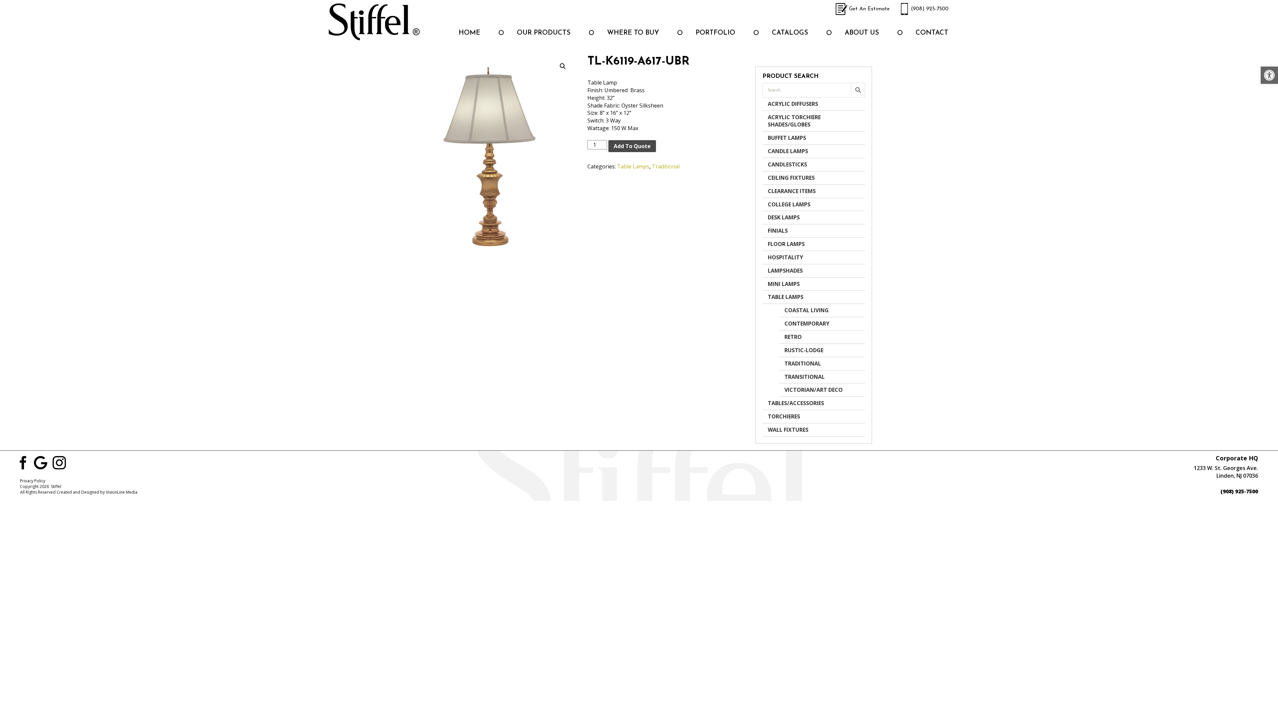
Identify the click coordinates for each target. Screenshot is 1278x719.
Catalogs (790, 33)
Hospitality (785, 257)
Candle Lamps (788, 151)
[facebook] (22, 462)
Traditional (666, 166)
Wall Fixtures (788, 429)
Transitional (804, 376)
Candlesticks (787, 164)
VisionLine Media (121, 492)
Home (469, 33)
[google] (40, 462)
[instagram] (59, 462)
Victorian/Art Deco (813, 389)
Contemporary (806, 323)
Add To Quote (632, 146)
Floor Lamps (786, 244)
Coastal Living (806, 310)
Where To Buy (633, 33)
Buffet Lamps (787, 137)
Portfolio (715, 33)
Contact (932, 33)
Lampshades (785, 270)
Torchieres (784, 416)
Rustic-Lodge (803, 350)
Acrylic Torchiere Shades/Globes (794, 121)
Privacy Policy (32, 481)
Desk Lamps (784, 217)
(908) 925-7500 (930, 9)
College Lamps (789, 204)
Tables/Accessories (796, 403)
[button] (1269, 75)
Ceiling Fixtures (791, 177)
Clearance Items (792, 191)
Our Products (543, 33)
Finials (778, 230)
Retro (793, 337)
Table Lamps (633, 166)
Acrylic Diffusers (793, 104)
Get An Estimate (869, 9)
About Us (862, 33)
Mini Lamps (784, 284)
